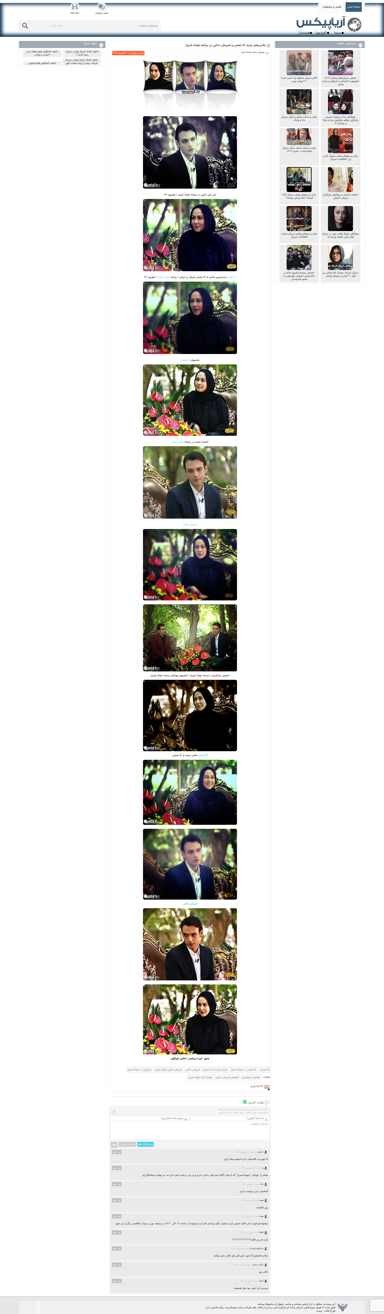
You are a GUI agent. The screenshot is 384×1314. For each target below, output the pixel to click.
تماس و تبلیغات (332, 7)
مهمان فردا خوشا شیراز (200, 1077)
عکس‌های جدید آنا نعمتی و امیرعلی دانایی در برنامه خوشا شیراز (225, 45)
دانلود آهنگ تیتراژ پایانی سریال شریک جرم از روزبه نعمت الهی (81, 61)
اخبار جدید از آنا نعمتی (215, 1070)
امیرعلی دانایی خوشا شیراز (168, 1070)
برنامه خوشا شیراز (249, 52)
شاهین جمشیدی (251, 1077)
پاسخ (115, 1152)
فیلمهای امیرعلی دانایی (227, 1077)
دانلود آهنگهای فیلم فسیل (42, 63)
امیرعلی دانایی (190, 524)
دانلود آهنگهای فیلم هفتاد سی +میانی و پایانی (42, 53)
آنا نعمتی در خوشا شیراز (243, 1070)
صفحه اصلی (353, 7)
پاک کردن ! (125, 1144)
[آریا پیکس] (330, 25)
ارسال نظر (144, 1144)
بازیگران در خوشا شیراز (139, 1070)
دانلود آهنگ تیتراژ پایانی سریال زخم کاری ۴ (82, 53)
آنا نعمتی (231, 277)
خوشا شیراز (164, 277)
